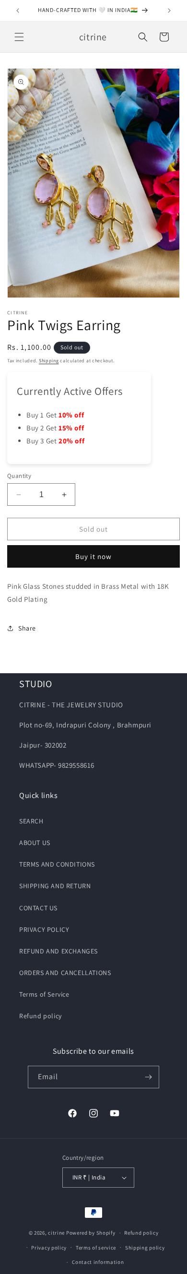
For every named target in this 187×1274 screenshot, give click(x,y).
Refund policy (40, 1016)
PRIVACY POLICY (44, 929)
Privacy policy (49, 1247)
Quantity (19, 476)
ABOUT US (34, 842)
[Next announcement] (169, 10)
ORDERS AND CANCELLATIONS (65, 972)
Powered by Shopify (91, 1232)
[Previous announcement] (17, 10)
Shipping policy (145, 1247)
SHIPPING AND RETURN (55, 885)
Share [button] (27, 628)
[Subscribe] (148, 1077)
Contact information (98, 1262)
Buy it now (93, 556)
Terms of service (96, 1247)
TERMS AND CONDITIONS (57, 864)
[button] (19, 37)
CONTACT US (38, 908)
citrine (56, 1232)
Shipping (49, 360)
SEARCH (31, 821)
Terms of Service (44, 994)
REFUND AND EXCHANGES (58, 951)
